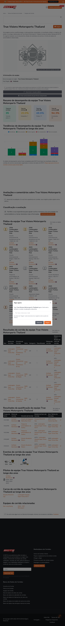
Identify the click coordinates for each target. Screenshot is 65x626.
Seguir (48, 322)
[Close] (50, 302)
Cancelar (39, 322)
